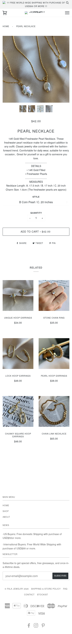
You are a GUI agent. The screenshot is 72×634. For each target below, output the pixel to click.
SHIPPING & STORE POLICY (46, 588)
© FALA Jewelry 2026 (17, 588)
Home (6, 26)
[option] (36, 69)
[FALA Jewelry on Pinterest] (43, 626)
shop (6, 511)
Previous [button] (9, 69)
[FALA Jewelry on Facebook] (29, 626)
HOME (6, 505)
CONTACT (29, 594)
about (6, 516)
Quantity (36, 212)
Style (36, 196)
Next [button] (63, 69)
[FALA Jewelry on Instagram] (36, 626)
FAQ (65, 588)
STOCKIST (42, 594)
